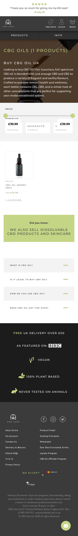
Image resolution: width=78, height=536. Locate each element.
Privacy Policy (12, 464)
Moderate (36, 128)
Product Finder (48, 430)
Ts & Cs (9, 459)
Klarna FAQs (11, 453)
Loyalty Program (48, 453)
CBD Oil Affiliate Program (53, 459)
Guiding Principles (49, 436)
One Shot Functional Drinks (54, 447)
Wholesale (45, 441)
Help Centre (11, 430)
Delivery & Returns (15, 447)
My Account (11, 436)
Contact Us (11, 441)
